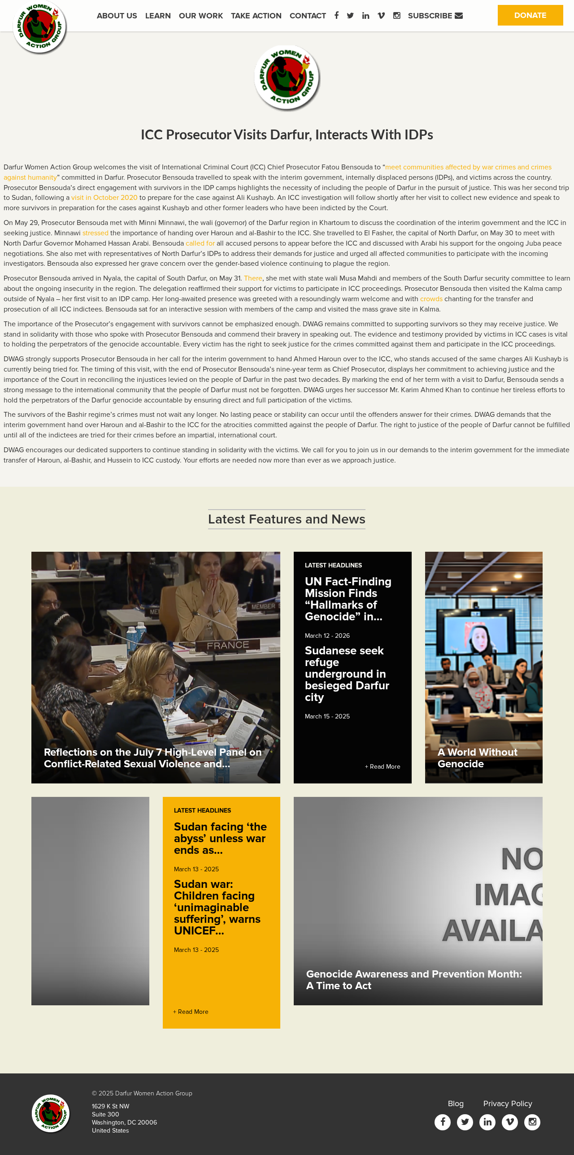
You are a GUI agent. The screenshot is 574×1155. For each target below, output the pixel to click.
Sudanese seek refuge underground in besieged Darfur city (347, 674)
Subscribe (431, 16)
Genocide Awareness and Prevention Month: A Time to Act (414, 980)
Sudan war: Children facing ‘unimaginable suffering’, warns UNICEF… (217, 907)
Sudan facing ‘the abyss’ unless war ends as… (220, 838)
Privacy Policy (507, 1103)
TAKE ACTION (256, 16)
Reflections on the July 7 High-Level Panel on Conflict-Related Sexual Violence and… (153, 758)
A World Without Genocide (477, 758)
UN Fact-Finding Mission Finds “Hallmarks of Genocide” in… (348, 599)
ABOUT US (117, 16)
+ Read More (382, 766)
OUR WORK (201, 16)
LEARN (158, 16)
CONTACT (308, 16)
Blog (456, 1103)
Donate (538, 15)
